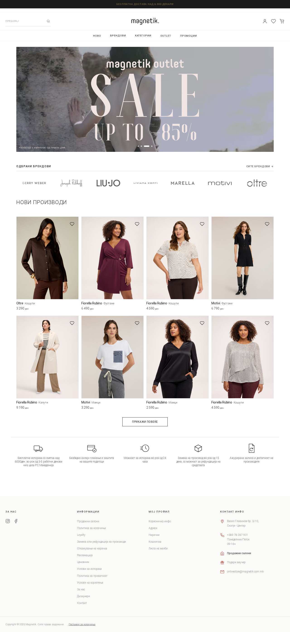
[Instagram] (7, 522)
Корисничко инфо (160, 521)
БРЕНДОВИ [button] (118, 35)
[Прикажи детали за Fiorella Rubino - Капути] (47, 357)
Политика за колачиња (91, 528)
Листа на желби (158, 548)
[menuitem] (97, 36)
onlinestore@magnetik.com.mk (245, 571)
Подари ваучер (236, 562)
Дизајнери (83, 596)
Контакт (82, 603)
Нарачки (154, 535)
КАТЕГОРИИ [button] (143, 35)
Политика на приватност (92, 575)
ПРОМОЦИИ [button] (188, 35)
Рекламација (85, 555)
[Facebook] (16, 522)
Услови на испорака (89, 568)
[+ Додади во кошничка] (75, 309)
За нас (81, 589)
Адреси (153, 528)
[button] (138, 146)
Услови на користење (90, 582)
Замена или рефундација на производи (101, 541)
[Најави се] (264, 21)
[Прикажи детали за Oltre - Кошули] (47, 258)
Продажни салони (88, 521)
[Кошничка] (282, 21)
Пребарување (48, 21)
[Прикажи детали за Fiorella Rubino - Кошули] (177, 258)
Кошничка (155, 541)
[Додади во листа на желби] (72, 224)
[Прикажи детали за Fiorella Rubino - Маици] (177, 357)
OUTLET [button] (165, 35)
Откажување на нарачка (92, 548)
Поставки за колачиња (82, 624)
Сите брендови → (260, 166)
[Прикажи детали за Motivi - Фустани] (242, 258)
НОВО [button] (97, 35)
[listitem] (48, 183)
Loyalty (81, 535)
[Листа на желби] (273, 21)
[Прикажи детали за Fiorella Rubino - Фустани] (112, 258)
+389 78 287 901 (237, 535)
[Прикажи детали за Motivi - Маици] (112, 357)
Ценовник (83, 562)
